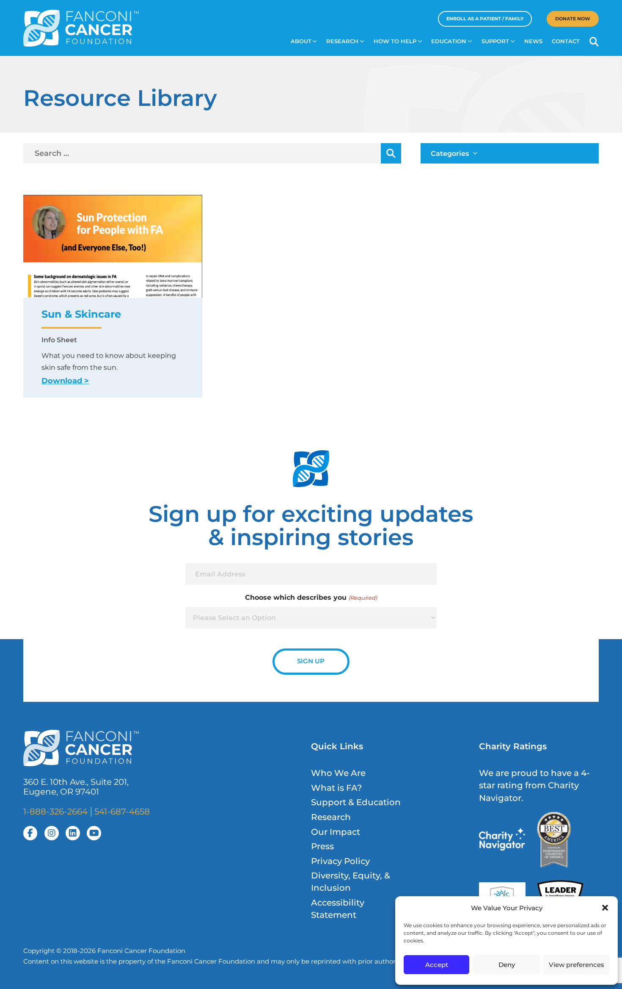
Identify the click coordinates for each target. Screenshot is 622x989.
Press (322, 846)
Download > (65, 380)
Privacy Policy (340, 861)
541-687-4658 (122, 811)
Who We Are (338, 773)
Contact (566, 41)
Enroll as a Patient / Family (484, 19)
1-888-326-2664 (55, 811)
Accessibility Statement (337, 909)
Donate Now (572, 19)
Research (342, 41)
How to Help (395, 41)
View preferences (576, 965)
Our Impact (335, 832)
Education (448, 41)
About (301, 41)
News (533, 41)
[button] (605, 907)
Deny (506, 965)
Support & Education (356, 802)
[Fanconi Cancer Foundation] (81, 28)
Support (495, 41)
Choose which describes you (311, 597)
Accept (436, 965)
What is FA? (336, 788)
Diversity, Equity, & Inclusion (350, 881)
